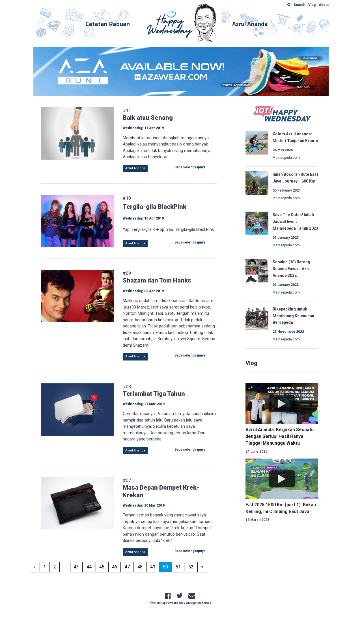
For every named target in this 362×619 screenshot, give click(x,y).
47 (127, 567)
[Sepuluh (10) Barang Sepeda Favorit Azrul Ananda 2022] (256, 270)
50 (167, 567)
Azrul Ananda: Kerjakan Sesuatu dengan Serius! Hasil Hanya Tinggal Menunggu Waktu (279, 436)
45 (101, 567)
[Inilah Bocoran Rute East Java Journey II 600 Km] (256, 182)
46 (114, 567)
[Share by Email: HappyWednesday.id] (191, 596)
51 (178, 567)
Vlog (251, 363)
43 (76, 567)
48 (140, 567)
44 (89, 567)
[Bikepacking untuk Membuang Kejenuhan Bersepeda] (256, 317)
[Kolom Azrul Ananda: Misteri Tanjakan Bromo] (256, 142)
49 (152, 567)
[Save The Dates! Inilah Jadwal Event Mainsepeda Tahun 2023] (256, 223)
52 (190, 567)
